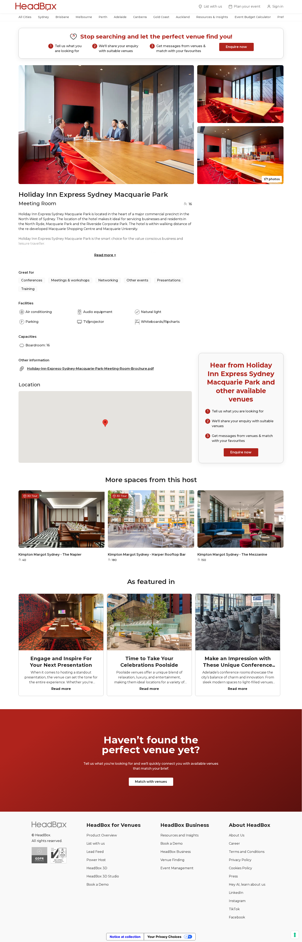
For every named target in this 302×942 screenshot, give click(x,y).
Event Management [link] (177, 868)
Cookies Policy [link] (240, 868)
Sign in (277, 6)
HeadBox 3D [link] (96, 868)
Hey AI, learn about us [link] (247, 884)
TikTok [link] (234, 909)
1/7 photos (272, 179)
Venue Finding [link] (172, 860)
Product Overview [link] (101, 835)
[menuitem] (210, 7)
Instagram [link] (237, 901)
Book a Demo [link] (97, 884)
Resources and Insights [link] (179, 835)
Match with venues (151, 782)
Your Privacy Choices (164, 937)
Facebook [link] (237, 917)
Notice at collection (125, 937)
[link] (58, 855)
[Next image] (187, 125)
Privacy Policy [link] (240, 860)
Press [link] (233, 876)
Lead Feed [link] (95, 852)
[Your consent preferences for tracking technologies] (295, 935)
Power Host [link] (96, 860)
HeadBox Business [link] (175, 852)
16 (190, 204)
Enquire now (236, 47)
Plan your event (247, 6)
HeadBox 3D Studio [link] (102, 876)
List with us (213, 6)
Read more (105, 255)
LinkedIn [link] (236, 893)
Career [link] (234, 843)
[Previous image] (25, 125)
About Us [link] (236, 835)
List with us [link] (95, 843)
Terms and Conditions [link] (246, 852)
